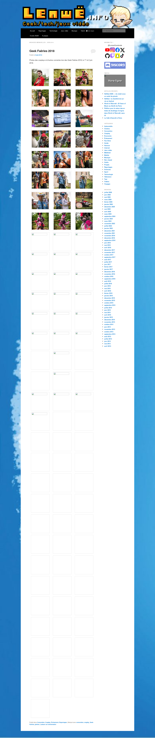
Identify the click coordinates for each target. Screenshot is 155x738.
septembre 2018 (109, 240)
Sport (106, 172)
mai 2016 (107, 288)
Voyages (107, 184)
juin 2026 (107, 195)
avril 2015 (107, 315)
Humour (107, 145)
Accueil (32, 31)
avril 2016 (107, 291)
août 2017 (107, 259)
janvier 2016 (108, 295)
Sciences (107, 169)
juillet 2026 (108, 192)
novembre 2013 (109, 329)
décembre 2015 (109, 298)
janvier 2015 (108, 317)
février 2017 (108, 267)
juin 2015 (107, 310)
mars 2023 (107, 221)
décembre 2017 (109, 250)
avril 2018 (107, 247)
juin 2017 (107, 264)
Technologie (53, 31)
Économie (107, 136)
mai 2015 (107, 312)
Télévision (107, 177)
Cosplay (47, 722)
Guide (106, 143)
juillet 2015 (108, 308)
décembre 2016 (109, 271)
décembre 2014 (109, 319)
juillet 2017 (108, 262)
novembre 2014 (109, 322)
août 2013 (107, 336)
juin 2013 (107, 341)
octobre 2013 (108, 332)
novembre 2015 (109, 300)
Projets (106, 165)
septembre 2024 (109, 216)
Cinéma (107, 129)
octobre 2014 (108, 324)
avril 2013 (107, 346)
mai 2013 (107, 343)
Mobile (106, 155)
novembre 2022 (109, 223)
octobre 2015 (108, 303)
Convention (40, 722)
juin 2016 (107, 286)
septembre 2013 (109, 334)
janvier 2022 (108, 228)
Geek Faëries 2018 (41, 51)
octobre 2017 (108, 255)
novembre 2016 (109, 274)
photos (37, 724)
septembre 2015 (109, 305)
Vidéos (106, 181)
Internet (107, 148)
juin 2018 (107, 243)
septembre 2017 (109, 257)
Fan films (107, 141)
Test (105, 179)
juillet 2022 (108, 226)
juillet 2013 (108, 339)
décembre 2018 (109, 238)
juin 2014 (107, 327)
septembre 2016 (109, 279)
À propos (45, 36)
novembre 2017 (109, 252)
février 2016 (108, 293)
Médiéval (107, 153)
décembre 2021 (109, 231)
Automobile (108, 126)
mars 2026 (107, 199)
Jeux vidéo (64, 31)
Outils (106, 162)
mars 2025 (107, 214)
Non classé (108, 160)
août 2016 (107, 281)
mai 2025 (107, 209)
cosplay (86, 722)
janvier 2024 (108, 219)
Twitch (87, 31)
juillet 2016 (108, 283)
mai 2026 (107, 197)
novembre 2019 (109, 235)
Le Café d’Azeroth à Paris (113, 118)
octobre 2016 (108, 276)
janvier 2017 (108, 269)
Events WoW (34, 36)
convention (79, 722)
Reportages (42, 31)
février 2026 (108, 202)
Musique (74, 31)
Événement (55, 722)
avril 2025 (107, 211)
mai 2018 (107, 245)
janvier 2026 (108, 204)
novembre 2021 (109, 233)
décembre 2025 (109, 207)
